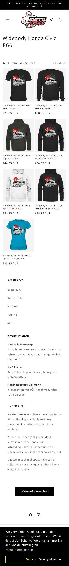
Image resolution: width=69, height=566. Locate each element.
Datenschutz (14, 298)
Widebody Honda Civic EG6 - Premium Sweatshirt (49, 107)
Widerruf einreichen (34, 491)
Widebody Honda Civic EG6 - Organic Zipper (17, 157)
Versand (12, 314)
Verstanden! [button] (34, 559)
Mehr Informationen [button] (19, 550)
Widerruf (12, 306)
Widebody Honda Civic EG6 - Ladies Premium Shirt (17, 257)
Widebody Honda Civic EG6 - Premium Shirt (17, 107)
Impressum (14, 289)
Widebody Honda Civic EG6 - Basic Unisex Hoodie (17, 207)
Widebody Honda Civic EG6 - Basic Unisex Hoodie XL (49, 157)
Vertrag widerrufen (50, 559)
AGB (9, 323)
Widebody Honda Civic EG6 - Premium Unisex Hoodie (49, 207)
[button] (7, 20)
